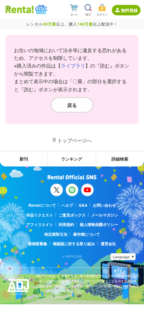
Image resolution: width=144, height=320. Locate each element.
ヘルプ (67, 205)
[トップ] (20, 9)
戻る (72, 104)
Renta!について (42, 205)
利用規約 (66, 224)
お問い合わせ (104, 205)
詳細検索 (119, 159)
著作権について (86, 234)
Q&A (83, 205)
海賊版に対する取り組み (74, 243)
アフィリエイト (39, 224)
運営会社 (108, 243)
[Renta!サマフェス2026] (40, 9)
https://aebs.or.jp (48, 296)
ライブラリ (73, 65)
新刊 (24, 159)
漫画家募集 (37, 243)
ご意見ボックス (72, 215)
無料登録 (129, 10)
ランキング (71, 159)
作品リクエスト (39, 215)
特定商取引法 (55, 234)
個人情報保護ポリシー (99, 224)
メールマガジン (104, 215)
